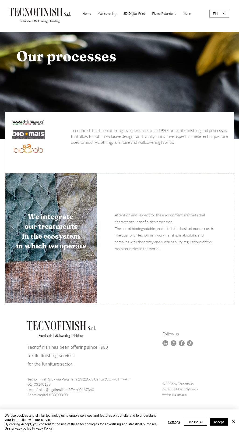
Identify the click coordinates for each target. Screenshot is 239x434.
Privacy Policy (42, 428)
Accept (219, 422)
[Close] (233, 421)
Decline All (195, 422)
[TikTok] (190, 343)
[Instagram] (173, 343)
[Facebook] (182, 343)
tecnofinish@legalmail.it (47, 389)
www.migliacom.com (174, 394)
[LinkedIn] (165, 343)
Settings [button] (174, 422)
